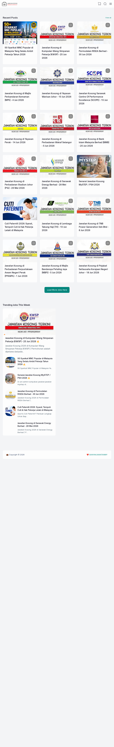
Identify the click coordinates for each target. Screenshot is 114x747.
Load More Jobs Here (57, 290)
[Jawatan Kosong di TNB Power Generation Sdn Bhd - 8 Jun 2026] (94, 219)
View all (108, 18)
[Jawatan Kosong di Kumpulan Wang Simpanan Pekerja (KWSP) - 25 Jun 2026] (57, 43)
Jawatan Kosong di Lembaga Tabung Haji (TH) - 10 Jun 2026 (57, 227)
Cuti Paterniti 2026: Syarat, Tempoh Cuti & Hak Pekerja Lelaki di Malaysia (19, 227)
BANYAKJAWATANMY (98, 454)
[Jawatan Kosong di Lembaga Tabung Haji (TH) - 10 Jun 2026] (57, 219)
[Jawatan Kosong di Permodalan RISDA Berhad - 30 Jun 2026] (94, 43)
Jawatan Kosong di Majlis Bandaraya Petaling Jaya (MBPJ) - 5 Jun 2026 (55, 269)
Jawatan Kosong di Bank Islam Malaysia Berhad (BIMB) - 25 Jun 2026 (94, 142)
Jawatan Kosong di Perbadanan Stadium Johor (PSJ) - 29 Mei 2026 (19, 184)
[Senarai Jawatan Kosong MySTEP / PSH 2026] (94, 177)
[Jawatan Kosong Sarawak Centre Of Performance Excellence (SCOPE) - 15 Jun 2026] (94, 89)
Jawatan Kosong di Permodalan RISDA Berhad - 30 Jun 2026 (93, 51)
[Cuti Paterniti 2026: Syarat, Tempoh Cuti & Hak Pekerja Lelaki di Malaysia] (20, 219)
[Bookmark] (33, 25)
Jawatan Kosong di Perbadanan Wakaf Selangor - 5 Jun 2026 (57, 142)
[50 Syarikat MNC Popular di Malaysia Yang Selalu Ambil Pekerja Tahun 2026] (20, 43)
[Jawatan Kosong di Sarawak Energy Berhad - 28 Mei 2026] (57, 177)
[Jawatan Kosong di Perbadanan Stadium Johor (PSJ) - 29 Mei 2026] (20, 177)
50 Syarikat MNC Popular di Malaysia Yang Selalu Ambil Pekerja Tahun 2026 (19, 51)
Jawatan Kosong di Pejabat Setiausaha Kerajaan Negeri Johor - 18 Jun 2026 (93, 269)
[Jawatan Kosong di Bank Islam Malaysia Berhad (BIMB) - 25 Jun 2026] (94, 135)
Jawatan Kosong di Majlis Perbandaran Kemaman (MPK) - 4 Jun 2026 (18, 97)
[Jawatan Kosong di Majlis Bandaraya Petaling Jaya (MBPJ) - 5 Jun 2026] (57, 261)
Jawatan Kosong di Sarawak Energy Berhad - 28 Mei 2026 (56, 184)
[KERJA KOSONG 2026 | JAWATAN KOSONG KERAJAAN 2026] (10, 4)
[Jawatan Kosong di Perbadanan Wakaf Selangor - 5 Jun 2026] (57, 135)
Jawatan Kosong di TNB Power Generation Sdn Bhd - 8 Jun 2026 (93, 227)
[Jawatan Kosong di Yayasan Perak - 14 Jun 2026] (20, 135)
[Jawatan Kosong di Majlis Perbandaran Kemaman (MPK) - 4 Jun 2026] (20, 89)
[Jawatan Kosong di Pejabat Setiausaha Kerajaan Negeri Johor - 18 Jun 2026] (94, 261)
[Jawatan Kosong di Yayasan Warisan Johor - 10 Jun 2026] (57, 89)
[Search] (105, 3)
